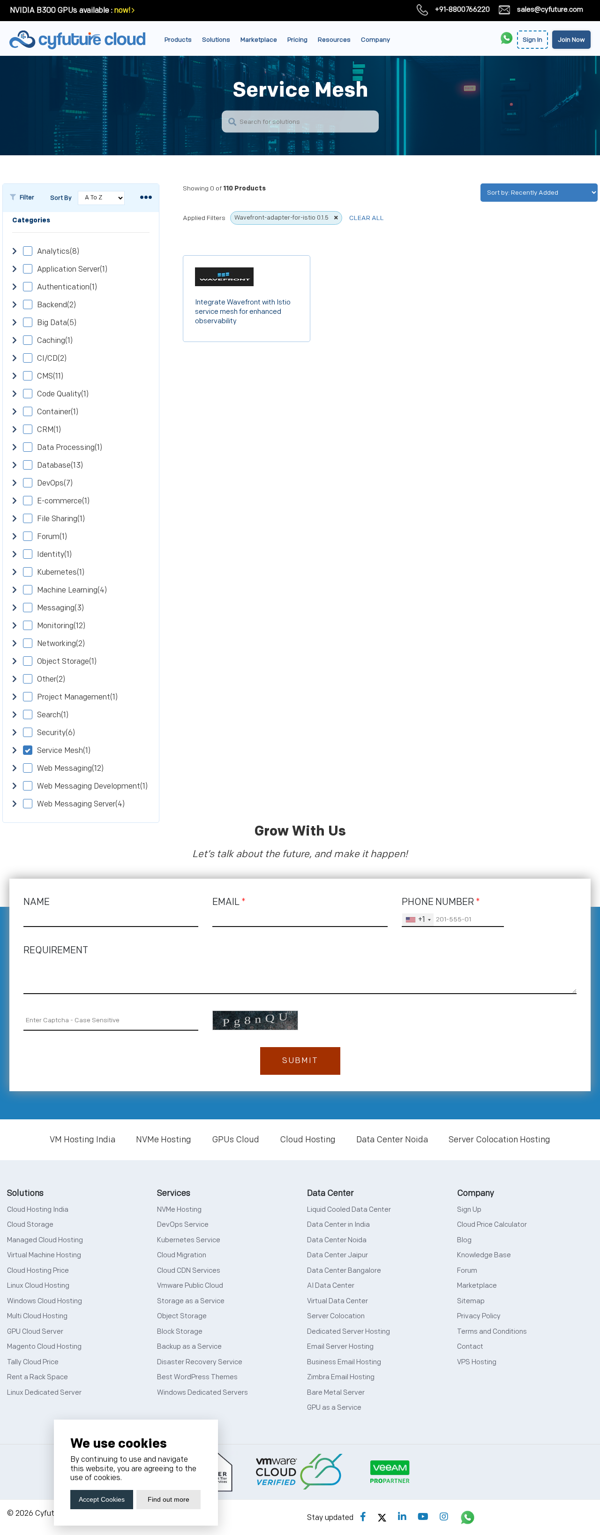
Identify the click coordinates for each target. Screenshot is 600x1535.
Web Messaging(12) (70, 768)
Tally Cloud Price (33, 1362)
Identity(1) (54, 554)
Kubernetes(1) (60, 572)
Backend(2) (56, 305)
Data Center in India (338, 1224)
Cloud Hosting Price (38, 1270)
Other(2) (51, 679)
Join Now (571, 40)
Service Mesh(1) (63, 750)
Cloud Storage (30, 1224)
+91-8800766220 (462, 9)
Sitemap (471, 1301)
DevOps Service (183, 1224)
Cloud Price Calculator (492, 1224)
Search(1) (52, 715)
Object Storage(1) (67, 661)
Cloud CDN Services (188, 1270)
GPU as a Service (334, 1407)
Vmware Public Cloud (190, 1285)
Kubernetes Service (188, 1240)
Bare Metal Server (336, 1392)
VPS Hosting (476, 1362)
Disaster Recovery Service (199, 1362)
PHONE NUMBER (441, 902)
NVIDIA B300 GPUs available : (61, 10)
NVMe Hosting (163, 1140)
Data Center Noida (392, 1140)
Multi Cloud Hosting (37, 1316)
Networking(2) (61, 643)
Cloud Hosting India (37, 1209)
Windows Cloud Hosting (44, 1301)
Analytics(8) (58, 251)
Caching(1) (55, 340)
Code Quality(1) (63, 394)
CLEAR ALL (366, 218)
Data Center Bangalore (344, 1270)
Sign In (532, 40)
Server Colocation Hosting (499, 1140)
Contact (470, 1346)
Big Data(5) (56, 323)
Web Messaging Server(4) (81, 804)
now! (122, 10)
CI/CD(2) (52, 358)
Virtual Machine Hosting (44, 1255)
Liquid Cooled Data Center (349, 1209)
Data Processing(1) (69, 447)
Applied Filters (204, 218)
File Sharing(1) (61, 519)
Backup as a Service (189, 1346)
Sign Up (469, 1209)
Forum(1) (52, 536)
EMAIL (229, 902)
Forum (467, 1270)
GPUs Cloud (235, 1140)
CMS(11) (50, 376)
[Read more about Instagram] (444, 1517)
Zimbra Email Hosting (341, 1377)
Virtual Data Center (337, 1301)
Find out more (168, 1499)
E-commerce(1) (63, 501)
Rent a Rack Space (37, 1377)
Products (178, 40)
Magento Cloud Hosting (44, 1346)
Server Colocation (336, 1316)
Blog (464, 1240)
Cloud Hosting (308, 1140)
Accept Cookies (102, 1499)
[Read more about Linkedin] (402, 1517)
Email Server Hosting (340, 1346)
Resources (334, 40)
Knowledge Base (484, 1255)
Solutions (216, 40)
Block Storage (179, 1331)
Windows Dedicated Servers (202, 1392)
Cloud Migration (181, 1255)
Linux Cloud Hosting (38, 1285)
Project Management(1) (77, 697)
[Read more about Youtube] (423, 1517)
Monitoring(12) (61, 626)
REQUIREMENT (55, 950)
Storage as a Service (191, 1301)
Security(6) (56, 733)
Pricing (297, 40)
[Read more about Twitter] (382, 1517)
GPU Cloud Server (35, 1331)
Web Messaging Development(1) (92, 786)
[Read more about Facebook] (363, 1517)
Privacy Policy (479, 1316)
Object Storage (182, 1316)
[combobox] (418, 920)
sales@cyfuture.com (550, 9)
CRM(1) (49, 430)
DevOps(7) (55, 483)
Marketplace (258, 40)
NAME (36, 902)
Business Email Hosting (344, 1362)
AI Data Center (330, 1285)
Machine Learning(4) (72, 590)
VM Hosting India (82, 1140)
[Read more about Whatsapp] (467, 1517)
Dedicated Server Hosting (348, 1331)
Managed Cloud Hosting (45, 1240)
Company (375, 40)
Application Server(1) (72, 269)
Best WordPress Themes (197, 1377)
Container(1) (57, 412)
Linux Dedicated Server (44, 1392)
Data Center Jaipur (337, 1255)
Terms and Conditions (492, 1331)
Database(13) (60, 465)
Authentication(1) (67, 287)
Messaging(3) (60, 608)
